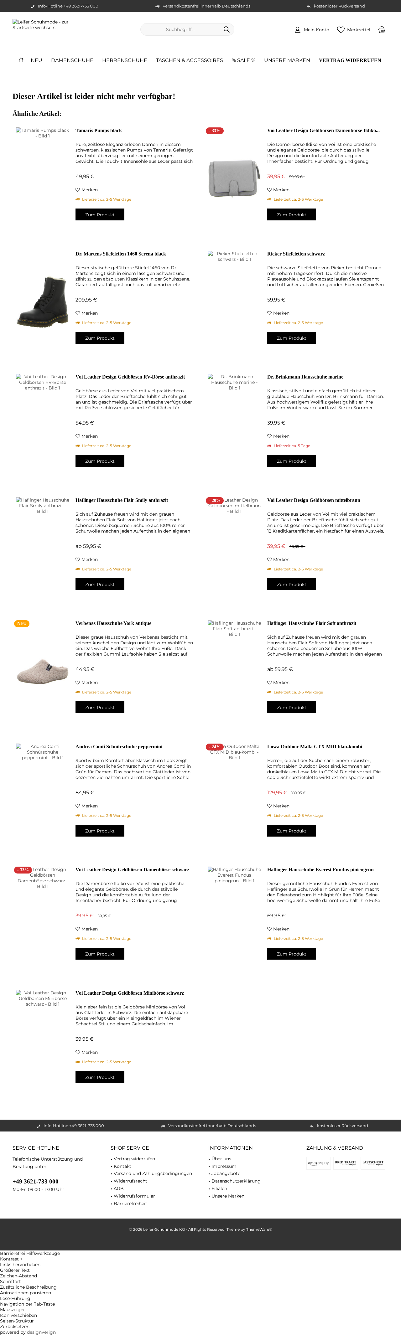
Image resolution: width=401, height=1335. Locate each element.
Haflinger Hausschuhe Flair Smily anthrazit (122, 500)
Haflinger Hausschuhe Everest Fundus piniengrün (320, 869)
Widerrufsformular (134, 1196)
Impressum (224, 1166)
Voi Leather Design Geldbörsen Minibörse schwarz (130, 993)
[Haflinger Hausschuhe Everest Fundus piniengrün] (234, 918)
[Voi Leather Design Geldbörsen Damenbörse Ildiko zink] (234, 178)
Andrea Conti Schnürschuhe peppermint (119, 746)
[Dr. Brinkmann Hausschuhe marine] (234, 425)
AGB (119, 1188)
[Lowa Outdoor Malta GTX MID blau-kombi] (234, 795)
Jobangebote (225, 1173)
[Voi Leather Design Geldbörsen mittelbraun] (234, 548)
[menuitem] (381, 29)
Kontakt (122, 1166)
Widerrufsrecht (130, 1181)
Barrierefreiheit (130, 1203)
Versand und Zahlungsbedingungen (153, 1173)
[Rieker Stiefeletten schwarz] (234, 302)
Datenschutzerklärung (236, 1181)
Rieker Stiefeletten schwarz (296, 253)
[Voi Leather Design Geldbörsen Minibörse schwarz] (42, 1041)
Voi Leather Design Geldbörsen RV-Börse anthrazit (130, 376)
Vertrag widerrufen (134, 1159)
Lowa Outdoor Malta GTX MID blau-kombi (314, 746)
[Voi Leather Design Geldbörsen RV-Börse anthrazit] (42, 425)
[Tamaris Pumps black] (42, 178)
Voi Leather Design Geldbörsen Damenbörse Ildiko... (323, 130)
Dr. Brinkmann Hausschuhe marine (305, 376)
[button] (200, 1259)
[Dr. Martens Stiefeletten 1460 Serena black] (42, 302)
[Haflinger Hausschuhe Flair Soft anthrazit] (234, 671)
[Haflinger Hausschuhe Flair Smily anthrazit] (42, 548)
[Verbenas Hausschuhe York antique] (42, 671)
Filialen (219, 1188)
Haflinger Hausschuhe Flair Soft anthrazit (311, 623)
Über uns (221, 1159)
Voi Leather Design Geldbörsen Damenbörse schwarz (132, 869)
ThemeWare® (259, 1229)
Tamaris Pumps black (99, 130)
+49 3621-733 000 (36, 1181)
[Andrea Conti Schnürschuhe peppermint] (42, 795)
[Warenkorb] (381, 29)
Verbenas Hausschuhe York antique (113, 623)
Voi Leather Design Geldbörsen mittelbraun (313, 500)
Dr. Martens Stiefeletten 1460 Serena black (121, 253)
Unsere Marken (227, 1196)
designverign (41, 1332)
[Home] (21, 60)
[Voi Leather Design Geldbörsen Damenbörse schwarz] (42, 918)
